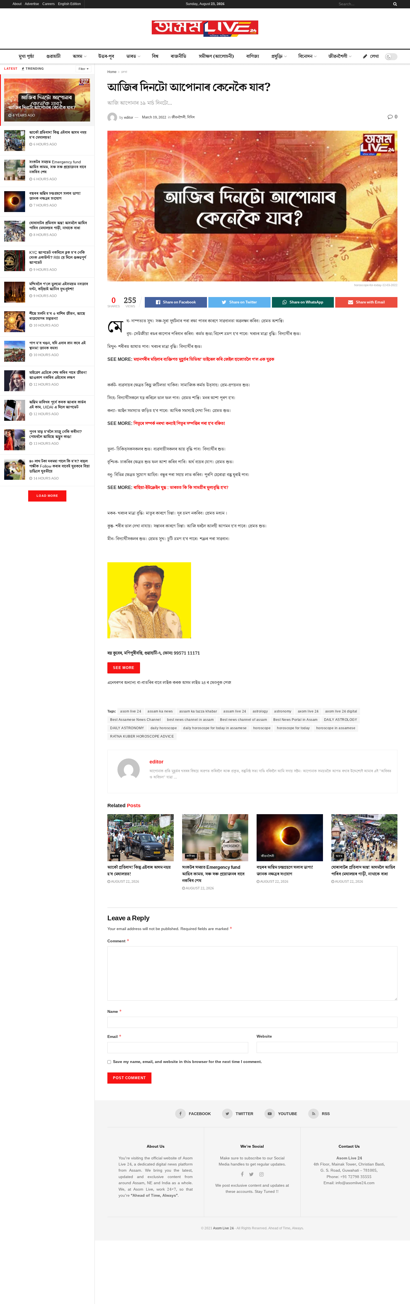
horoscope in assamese (336, 728)
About (17, 4)
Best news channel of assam (243, 719)
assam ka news (160, 711)
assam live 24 (234, 711)
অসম (77, 56)
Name (114, 1012)
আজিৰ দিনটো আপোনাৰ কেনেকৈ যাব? (41, 107)
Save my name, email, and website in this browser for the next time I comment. (187, 1062)
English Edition (69, 4)
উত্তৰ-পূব (106, 56)
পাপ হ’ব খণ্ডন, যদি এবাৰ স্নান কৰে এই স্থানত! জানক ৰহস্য (57, 345)
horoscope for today (293, 728)
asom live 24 (130, 711)
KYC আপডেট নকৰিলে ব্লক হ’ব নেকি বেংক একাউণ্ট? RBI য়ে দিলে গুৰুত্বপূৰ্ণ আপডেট (57, 258)
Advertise (32, 4)
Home (112, 72)
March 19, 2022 (154, 117)
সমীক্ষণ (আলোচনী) (216, 56)
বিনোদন (305, 56)
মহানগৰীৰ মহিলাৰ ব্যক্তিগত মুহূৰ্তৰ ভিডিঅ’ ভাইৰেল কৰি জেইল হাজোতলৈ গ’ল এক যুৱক (204, 359)
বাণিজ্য (252, 56)
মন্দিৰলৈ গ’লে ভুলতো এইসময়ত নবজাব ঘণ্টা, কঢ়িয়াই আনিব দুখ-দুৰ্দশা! (58, 286)
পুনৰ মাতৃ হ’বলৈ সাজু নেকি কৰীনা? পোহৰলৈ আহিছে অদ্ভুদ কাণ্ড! (55, 434)
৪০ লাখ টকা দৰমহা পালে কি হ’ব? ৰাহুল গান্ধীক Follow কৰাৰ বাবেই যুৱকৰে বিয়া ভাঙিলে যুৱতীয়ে (59, 466)
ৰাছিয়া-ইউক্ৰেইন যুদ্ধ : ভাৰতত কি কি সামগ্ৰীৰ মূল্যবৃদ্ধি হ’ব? (181, 488)
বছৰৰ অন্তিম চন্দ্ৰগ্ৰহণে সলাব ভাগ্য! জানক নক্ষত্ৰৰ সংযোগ (55, 196)
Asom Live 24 (223, 1228)
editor (128, 117)
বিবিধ (191, 117)
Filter (82, 69)
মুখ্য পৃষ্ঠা (26, 56)
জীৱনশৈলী (337, 56)
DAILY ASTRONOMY (127, 728)
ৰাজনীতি (178, 56)
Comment (118, 941)
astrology (260, 711)
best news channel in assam (190, 719)
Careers (48, 4)
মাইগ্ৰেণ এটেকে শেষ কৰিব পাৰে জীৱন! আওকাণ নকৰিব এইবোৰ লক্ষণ (58, 375)
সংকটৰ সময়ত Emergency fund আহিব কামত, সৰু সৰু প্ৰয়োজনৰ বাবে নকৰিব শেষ (57, 167)
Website (264, 1036)
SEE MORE (123, 667)
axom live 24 (308, 711)
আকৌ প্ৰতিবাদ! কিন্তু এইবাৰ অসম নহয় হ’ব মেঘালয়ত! (57, 135)
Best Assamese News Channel (135, 719)
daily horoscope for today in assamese (215, 728)
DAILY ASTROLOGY (340, 719)
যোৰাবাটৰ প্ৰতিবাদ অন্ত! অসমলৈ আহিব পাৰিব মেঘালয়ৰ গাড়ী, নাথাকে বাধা (58, 225)
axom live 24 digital (341, 711)
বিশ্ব (155, 56)
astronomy (282, 711)
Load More (47, 496)
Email (114, 1037)
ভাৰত (131, 56)
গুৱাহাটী (53, 56)
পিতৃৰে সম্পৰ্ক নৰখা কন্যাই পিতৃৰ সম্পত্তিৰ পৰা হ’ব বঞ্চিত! (179, 423)
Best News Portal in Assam (295, 719)
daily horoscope (164, 728)
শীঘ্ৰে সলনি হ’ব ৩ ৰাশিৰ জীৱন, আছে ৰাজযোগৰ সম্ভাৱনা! (57, 316)
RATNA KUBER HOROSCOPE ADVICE (142, 736)
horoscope (262, 728)
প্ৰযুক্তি (277, 56)
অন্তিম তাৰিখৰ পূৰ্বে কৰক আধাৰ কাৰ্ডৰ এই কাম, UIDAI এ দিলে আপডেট (57, 405)
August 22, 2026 (124, 881)
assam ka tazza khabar (198, 711)
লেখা (374, 56)
